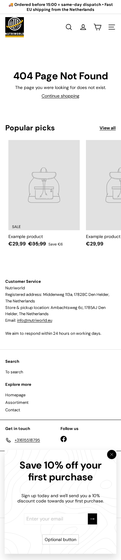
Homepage (15, 395)
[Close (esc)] (111, 454)
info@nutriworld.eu (34, 320)
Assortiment (17, 402)
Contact (12, 410)
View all (108, 128)
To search (14, 372)
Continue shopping (60, 96)
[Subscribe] (92, 518)
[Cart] (97, 27)
